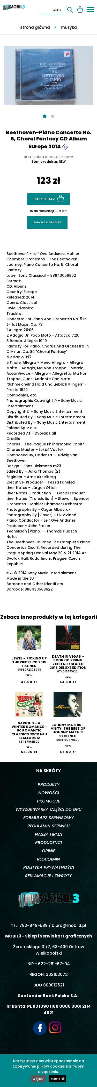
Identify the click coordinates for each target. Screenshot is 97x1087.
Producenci (48, 843)
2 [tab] (53, 116)
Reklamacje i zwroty (48, 876)
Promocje (48, 801)
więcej (38, 1078)
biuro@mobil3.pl (69, 925)
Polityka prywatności (48, 867)
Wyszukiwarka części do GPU (48, 809)
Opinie (48, 851)
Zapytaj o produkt (48, 222)
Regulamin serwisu (48, 826)
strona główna (35, 27)
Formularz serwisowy (48, 818)
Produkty (48, 784)
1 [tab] (45, 116)
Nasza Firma (48, 834)
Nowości (48, 793)
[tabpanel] (48, 73)
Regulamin (48, 859)
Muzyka (69, 27)
